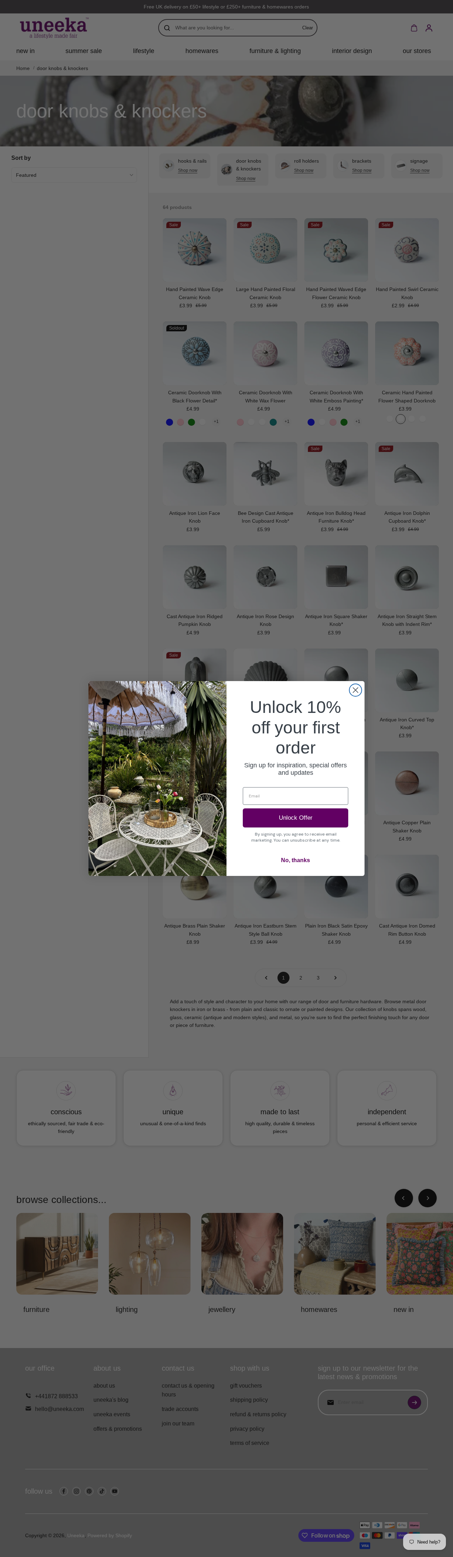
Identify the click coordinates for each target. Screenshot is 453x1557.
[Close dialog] (355, 690)
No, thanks (295, 860)
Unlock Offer (295, 817)
